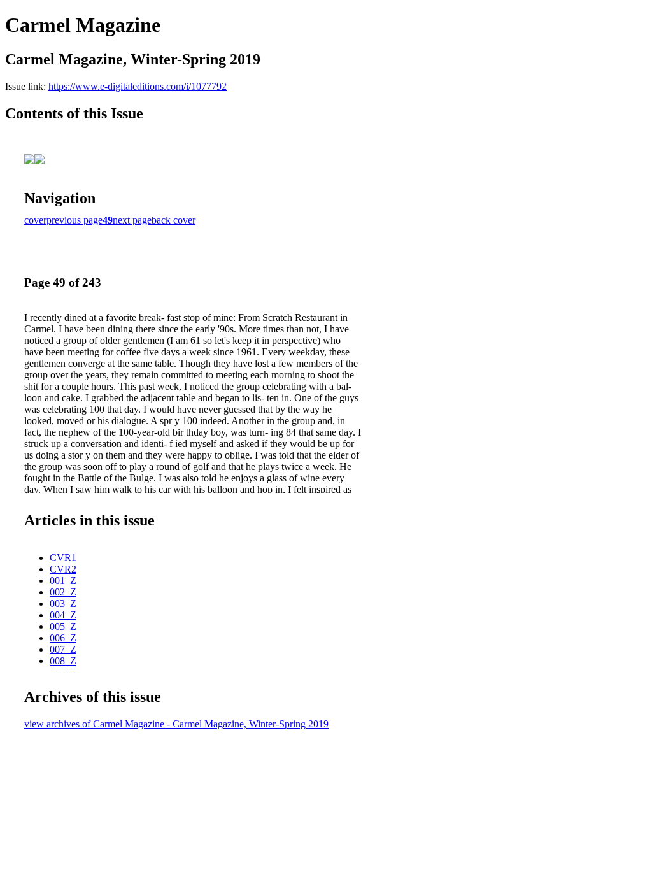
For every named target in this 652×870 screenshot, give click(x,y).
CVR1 (63, 557)
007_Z (63, 649)
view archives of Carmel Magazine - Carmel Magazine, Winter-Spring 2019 (176, 723)
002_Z (63, 592)
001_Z (63, 580)
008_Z (63, 660)
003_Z (63, 603)
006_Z (63, 637)
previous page (74, 220)
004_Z (63, 615)
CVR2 (63, 569)
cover (35, 220)
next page (132, 220)
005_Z (63, 626)
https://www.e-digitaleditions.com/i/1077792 (137, 86)
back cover (173, 220)
